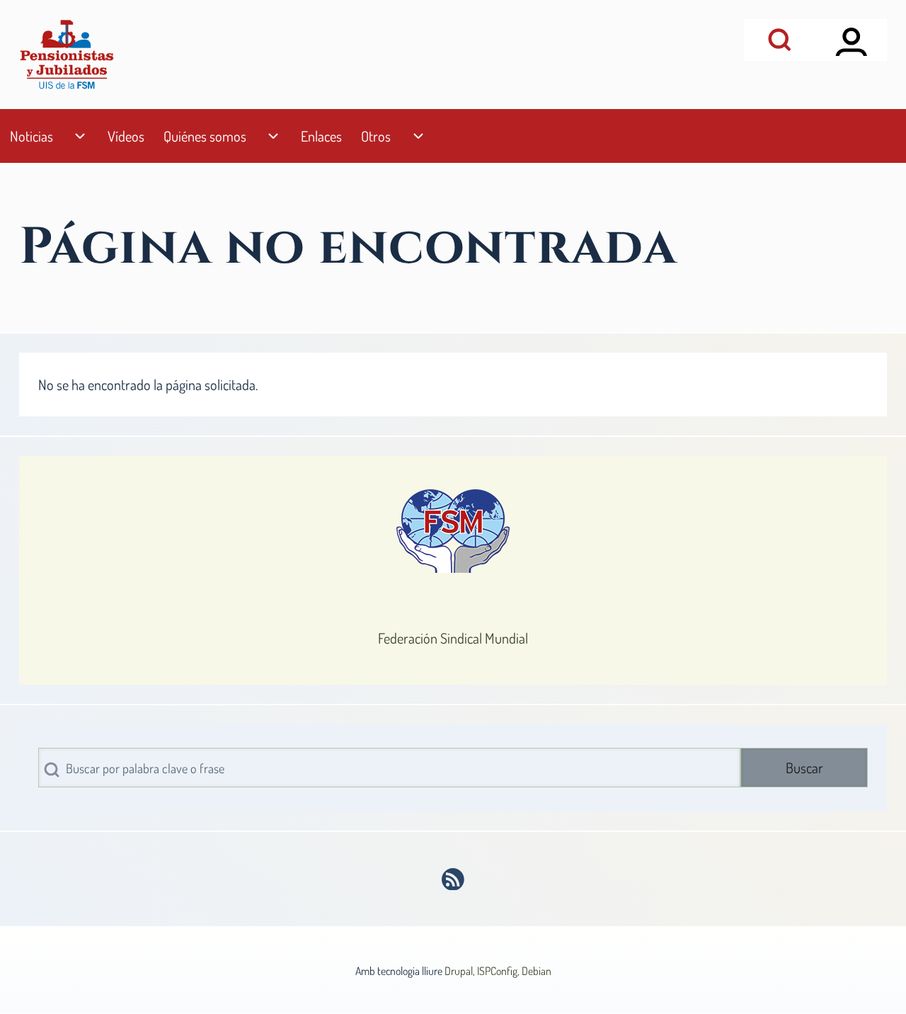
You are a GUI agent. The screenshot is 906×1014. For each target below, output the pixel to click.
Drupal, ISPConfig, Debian (498, 971)
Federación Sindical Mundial (453, 638)
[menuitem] (31, 136)
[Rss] (453, 879)
